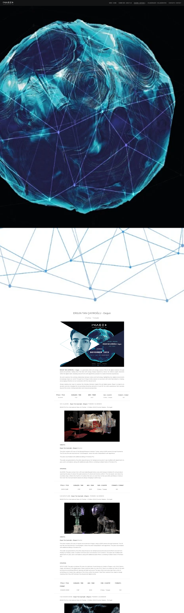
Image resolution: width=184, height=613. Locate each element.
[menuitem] (113, 3)
